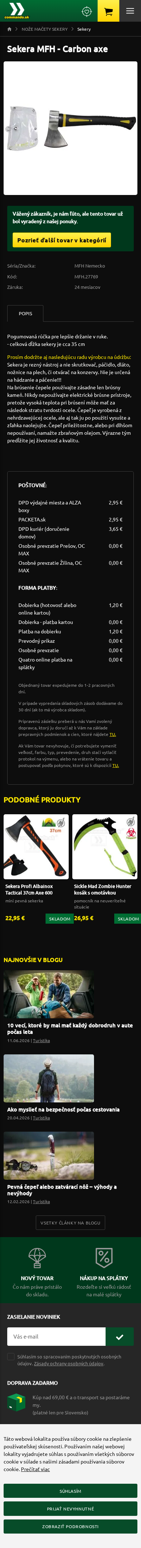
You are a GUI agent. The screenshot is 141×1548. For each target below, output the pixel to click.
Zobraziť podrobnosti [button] (70, 1526)
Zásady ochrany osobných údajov (68, 1363)
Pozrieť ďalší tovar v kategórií (61, 240)
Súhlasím (70, 1491)
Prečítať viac (35, 1469)
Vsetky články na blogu (70, 1223)
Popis (25, 313)
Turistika (41, 1040)
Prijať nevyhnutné (70, 1509)
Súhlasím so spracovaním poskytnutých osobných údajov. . (69, 1359)
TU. (113, 734)
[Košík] (108, 11)
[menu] (130, 11)
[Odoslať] (120, 1336)
